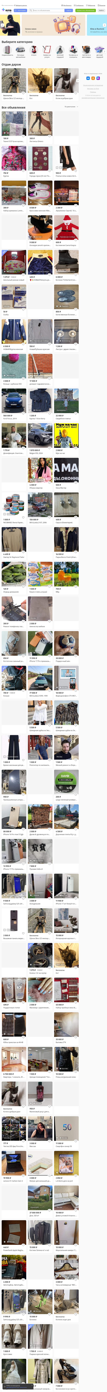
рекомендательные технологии (93, 98)
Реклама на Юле (93, 89)
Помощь (93, 92)
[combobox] (47, 10)
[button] (23, 93)
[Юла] (6, 9)
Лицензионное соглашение (93, 85)
